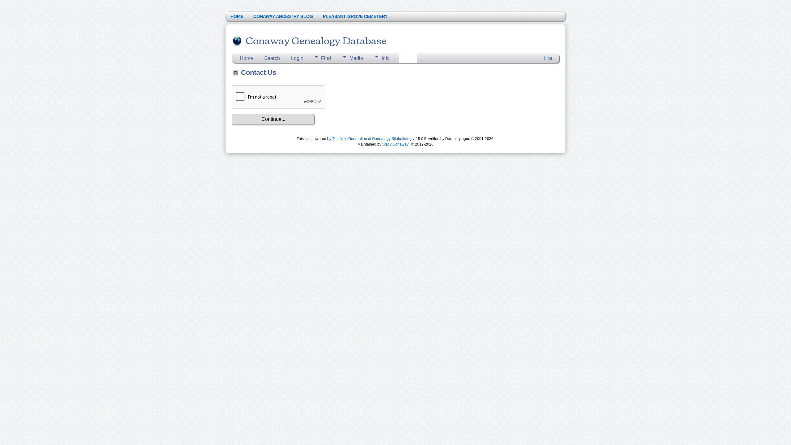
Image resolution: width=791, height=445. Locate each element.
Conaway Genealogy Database (316, 40)
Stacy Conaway (395, 144)
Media (356, 58)
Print (548, 58)
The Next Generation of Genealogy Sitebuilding (372, 139)
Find (326, 58)
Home (246, 58)
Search (272, 58)
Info (386, 58)
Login (297, 58)
